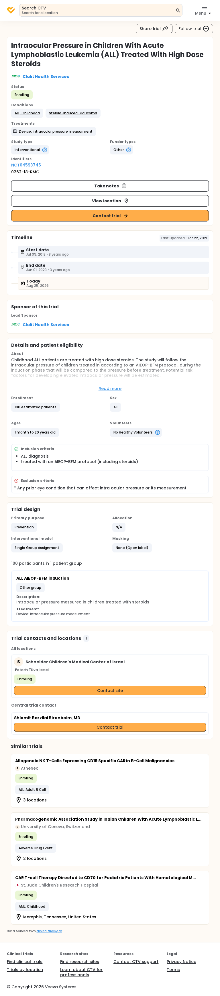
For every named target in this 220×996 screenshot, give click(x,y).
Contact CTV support (135, 961)
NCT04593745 (26, 165)
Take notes (106, 186)
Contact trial (107, 216)
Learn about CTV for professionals (81, 972)
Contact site (110, 690)
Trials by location (25, 969)
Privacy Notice (181, 961)
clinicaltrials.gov (49, 931)
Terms (173, 969)
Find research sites (79, 961)
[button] (27, 113)
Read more (110, 388)
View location (106, 201)
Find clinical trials (24, 961)
